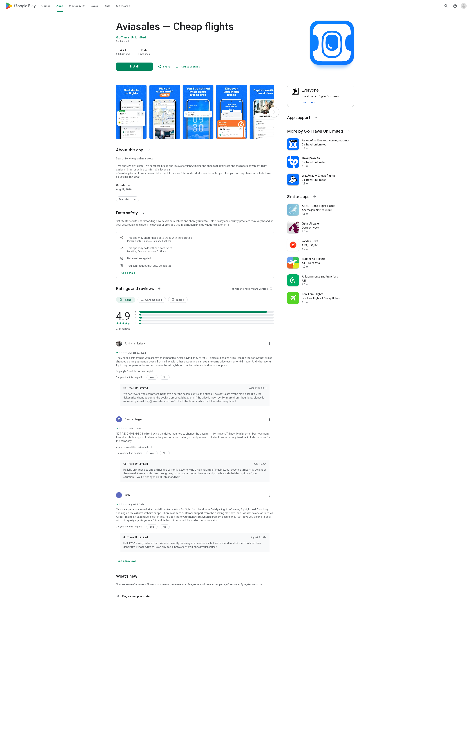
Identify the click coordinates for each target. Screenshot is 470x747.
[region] (189, 52)
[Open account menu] (463, 5)
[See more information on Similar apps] (314, 196)
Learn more (308, 102)
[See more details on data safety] (128, 272)
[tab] (45, 6)
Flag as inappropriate (133, 596)
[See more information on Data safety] (143, 212)
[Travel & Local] (127, 199)
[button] (131, 112)
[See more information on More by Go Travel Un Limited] (348, 131)
